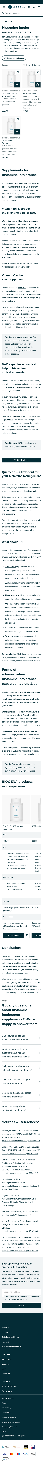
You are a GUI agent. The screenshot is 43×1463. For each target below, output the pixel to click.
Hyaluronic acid (12, 595)
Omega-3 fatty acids (14, 604)
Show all (8, 22)
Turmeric (9, 636)
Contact (5, 1332)
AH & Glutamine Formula (8, 142)
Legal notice (6, 1412)
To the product (13, 935)
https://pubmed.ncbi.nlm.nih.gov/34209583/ (20, 1251)
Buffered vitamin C (19, 344)
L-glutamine (7, 420)
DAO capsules (23, 397)
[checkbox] (3, 1296)
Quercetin (32, 491)
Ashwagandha (11, 583)
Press (4, 1403)
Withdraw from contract (11, 1347)
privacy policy (22, 1299)
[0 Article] (39, 7)
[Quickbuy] (17, 85)
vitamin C (22, 288)
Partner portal (7, 1391)
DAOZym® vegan (29, 93)
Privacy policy (6, 1408)
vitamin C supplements (26, 307)
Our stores (6, 1374)
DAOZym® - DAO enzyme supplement (10, 95)
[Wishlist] (34, 7)
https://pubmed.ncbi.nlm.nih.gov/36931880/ (21, 1141)
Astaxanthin (10, 567)
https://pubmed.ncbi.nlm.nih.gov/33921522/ (20, 1154)
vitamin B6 (15, 247)
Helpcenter (6, 1342)
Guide (4, 1369)
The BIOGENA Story (9, 1386)
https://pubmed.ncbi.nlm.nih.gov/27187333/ (20, 1231)
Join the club (6, 1359)
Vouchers (5, 1364)
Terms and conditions (9, 1417)
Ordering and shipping (10, 1337)
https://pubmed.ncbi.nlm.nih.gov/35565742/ (20, 1173)
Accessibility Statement (9, 1427)
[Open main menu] (4, 7)
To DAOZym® (19, 460)
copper (27, 247)
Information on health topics (11, 1422)
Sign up (21, 1305)
